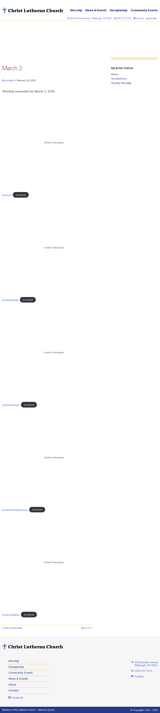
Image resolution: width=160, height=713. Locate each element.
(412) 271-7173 (143, 670)
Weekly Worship (121, 83)
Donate (153, 18)
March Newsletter (14, 628)
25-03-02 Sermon (10, 404)
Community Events (144, 10)
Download (21, 194)
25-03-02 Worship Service (15, 509)
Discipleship (119, 10)
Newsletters (118, 78)
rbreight (10, 80)
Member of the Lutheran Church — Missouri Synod (28, 709)
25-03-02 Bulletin (10, 614)
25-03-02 (6, 194)
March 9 (85, 628)
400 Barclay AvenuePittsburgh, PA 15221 (146, 664)
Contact (140, 18)
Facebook (17, 697)
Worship (76, 10)
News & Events (96, 10)
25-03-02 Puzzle (10, 299)
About (12, 684)
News (114, 74)
